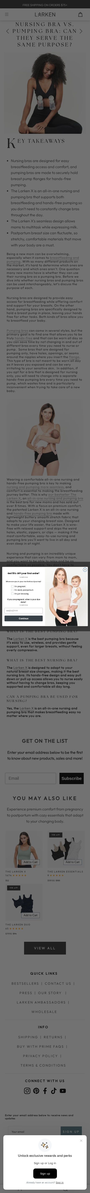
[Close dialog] (85, 570)
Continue (23, 618)
